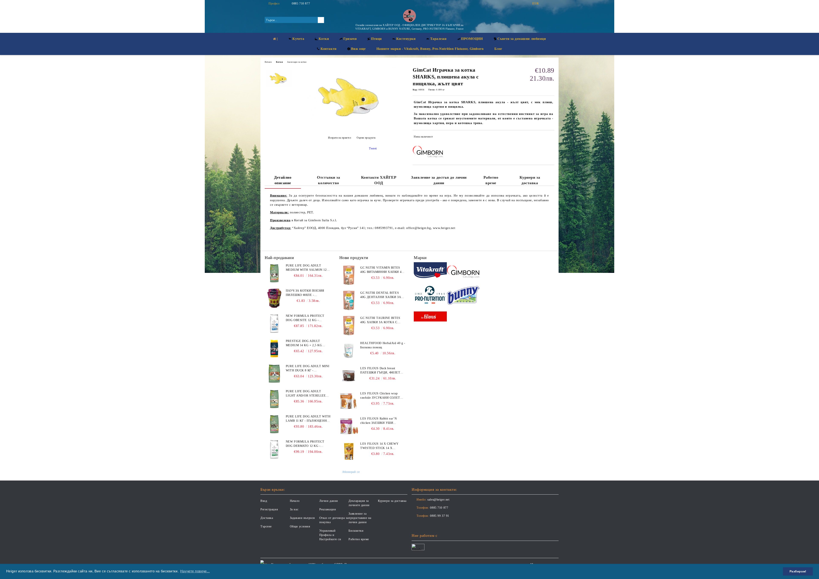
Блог (498, 49)
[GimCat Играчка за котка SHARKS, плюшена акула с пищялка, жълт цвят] (351, 127)
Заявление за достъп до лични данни (439, 180)
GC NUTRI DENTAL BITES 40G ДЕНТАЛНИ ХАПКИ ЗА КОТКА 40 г (380, 295)
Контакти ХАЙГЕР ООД (378, 180)
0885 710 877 (301, 3)
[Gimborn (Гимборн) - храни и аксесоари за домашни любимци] (463, 270)
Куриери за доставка (530, 180)
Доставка (266, 518)
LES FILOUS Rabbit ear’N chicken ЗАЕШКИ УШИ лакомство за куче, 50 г (378, 421)
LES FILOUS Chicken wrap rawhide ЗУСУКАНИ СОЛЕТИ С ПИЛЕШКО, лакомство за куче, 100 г (381, 396)
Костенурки (406, 39)
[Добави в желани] (551, 137)
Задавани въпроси (302, 518)
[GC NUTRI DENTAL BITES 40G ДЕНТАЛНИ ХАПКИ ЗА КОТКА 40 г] (349, 300)
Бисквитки (356, 530)
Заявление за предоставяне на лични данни (360, 518)
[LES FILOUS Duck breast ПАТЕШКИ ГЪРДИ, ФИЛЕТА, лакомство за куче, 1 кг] (349, 375)
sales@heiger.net (438, 499)
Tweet (373, 148)
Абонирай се (351, 471)
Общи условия (300, 526)
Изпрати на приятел (339, 137)
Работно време (491, 180)
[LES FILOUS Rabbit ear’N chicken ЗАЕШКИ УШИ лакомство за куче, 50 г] (349, 426)
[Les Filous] (430, 317)
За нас (294, 509)
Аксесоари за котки (296, 62)
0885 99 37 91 (439, 515)
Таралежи (438, 39)
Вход (263, 500)
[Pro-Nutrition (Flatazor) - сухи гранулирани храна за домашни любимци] (430, 295)
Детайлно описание (282, 180)
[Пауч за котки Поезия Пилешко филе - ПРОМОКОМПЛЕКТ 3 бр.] (274, 298)
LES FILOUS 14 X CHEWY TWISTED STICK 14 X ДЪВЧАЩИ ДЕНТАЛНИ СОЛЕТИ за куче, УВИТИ (379, 446)
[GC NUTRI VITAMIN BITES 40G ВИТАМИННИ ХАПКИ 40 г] (349, 275)
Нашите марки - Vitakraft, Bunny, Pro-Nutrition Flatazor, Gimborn (430, 49)
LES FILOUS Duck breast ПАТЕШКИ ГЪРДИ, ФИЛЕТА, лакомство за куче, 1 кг (381, 371)
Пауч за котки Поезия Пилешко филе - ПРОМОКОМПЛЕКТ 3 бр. (305, 293)
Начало (268, 62)
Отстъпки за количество (328, 180)
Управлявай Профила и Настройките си (330, 535)
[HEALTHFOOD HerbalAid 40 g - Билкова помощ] (349, 350)
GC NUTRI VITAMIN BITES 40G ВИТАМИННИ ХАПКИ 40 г (381, 270)
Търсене (266, 526)
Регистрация (269, 509)
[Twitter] (552, 3)
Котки (279, 62)
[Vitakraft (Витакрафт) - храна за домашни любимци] (430, 271)
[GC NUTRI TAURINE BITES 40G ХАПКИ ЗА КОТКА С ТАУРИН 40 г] (349, 325)
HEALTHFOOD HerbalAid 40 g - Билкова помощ (382, 345)
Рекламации (327, 509)
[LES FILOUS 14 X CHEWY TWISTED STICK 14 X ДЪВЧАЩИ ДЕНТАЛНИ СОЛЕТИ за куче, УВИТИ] (349, 451)
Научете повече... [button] (195, 571)
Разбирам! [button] (798, 571)
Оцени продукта (366, 137)
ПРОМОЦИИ (472, 39)
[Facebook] (545, 3)
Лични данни (328, 500)
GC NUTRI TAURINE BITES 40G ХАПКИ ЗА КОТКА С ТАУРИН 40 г (380, 320)
